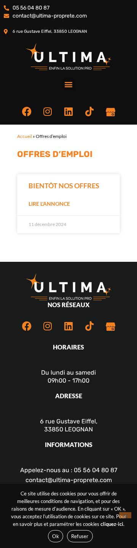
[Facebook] (26, 111)
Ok (55, 536)
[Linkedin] (68, 111)
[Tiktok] (89, 111)
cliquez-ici (111, 524)
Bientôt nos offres (64, 185)
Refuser (80, 536)
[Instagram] (47, 111)
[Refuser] (125, 515)
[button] (68, 84)
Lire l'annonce (49, 203)
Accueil (24, 136)
